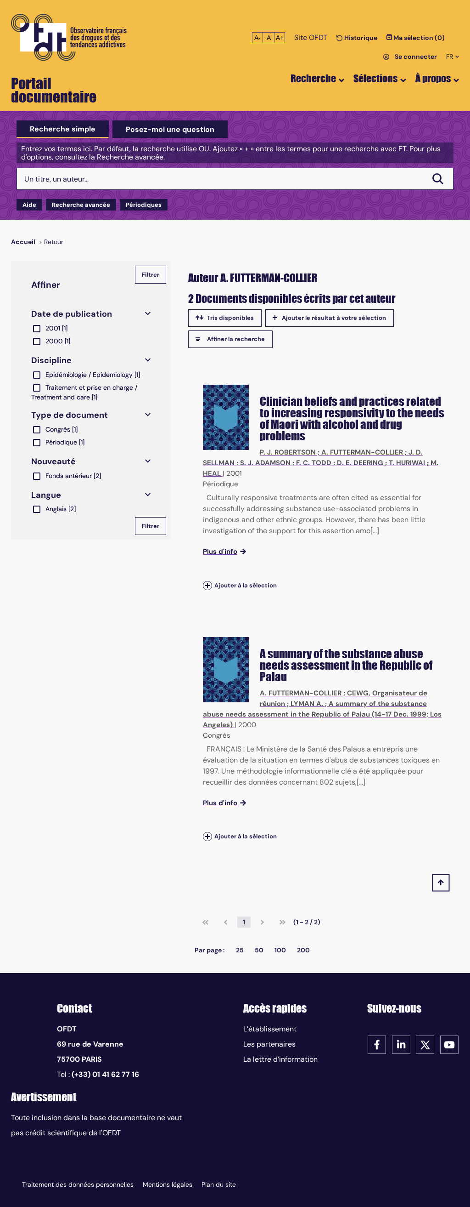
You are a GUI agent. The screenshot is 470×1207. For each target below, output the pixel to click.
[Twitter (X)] (425, 1044)
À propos (433, 78)
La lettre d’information (280, 1059)
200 (303, 950)
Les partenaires (269, 1044)
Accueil (23, 242)
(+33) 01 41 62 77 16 (105, 1074)
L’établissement (270, 1029)
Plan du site (218, 1184)
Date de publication (71, 313)
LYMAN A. (307, 703)
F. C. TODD (313, 462)
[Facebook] (377, 1044)
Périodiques (144, 205)
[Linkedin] (401, 1044)
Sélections (375, 78)
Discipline (51, 360)
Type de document (69, 415)
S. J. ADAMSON (265, 462)
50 (259, 950)
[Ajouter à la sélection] (207, 585)
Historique (360, 38)
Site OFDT (310, 37)
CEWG (358, 693)
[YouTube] (449, 1044)
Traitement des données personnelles (78, 1184)
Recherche (313, 78)
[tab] (63, 129)
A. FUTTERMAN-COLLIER (362, 452)
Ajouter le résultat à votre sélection (334, 318)
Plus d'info (220, 551)
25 (240, 950)
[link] (205, 922)
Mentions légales (167, 1184)
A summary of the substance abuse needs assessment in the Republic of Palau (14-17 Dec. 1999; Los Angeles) (322, 714)
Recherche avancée (81, 205)
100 (280, 950)
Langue (46, 495)
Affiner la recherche (236, 339)
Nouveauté (53, 461)
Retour (53, 242)
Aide (29, 205)
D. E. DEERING (360, 462)
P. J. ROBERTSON (288, 452)
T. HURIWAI (407, 462)
